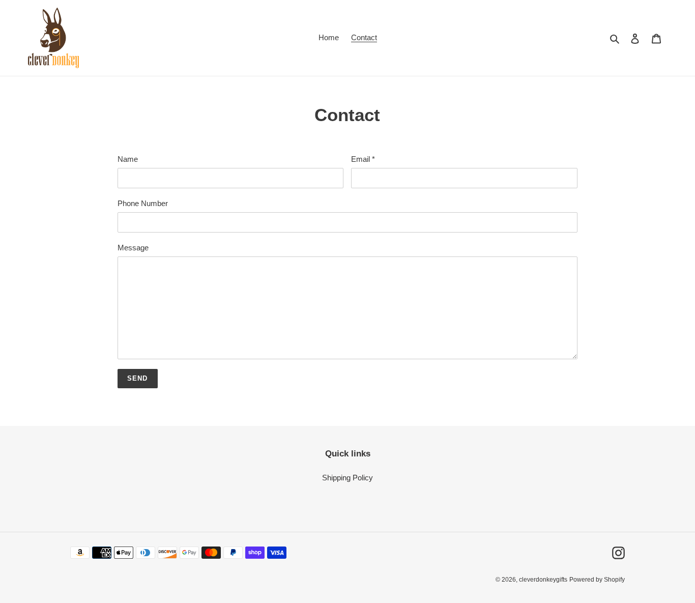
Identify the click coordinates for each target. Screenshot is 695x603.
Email (363, 159)
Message (133, 247)
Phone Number (143, 203)
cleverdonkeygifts (543, 579)
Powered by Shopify (597, 579)
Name (128, 159)
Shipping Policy (347, 477)
